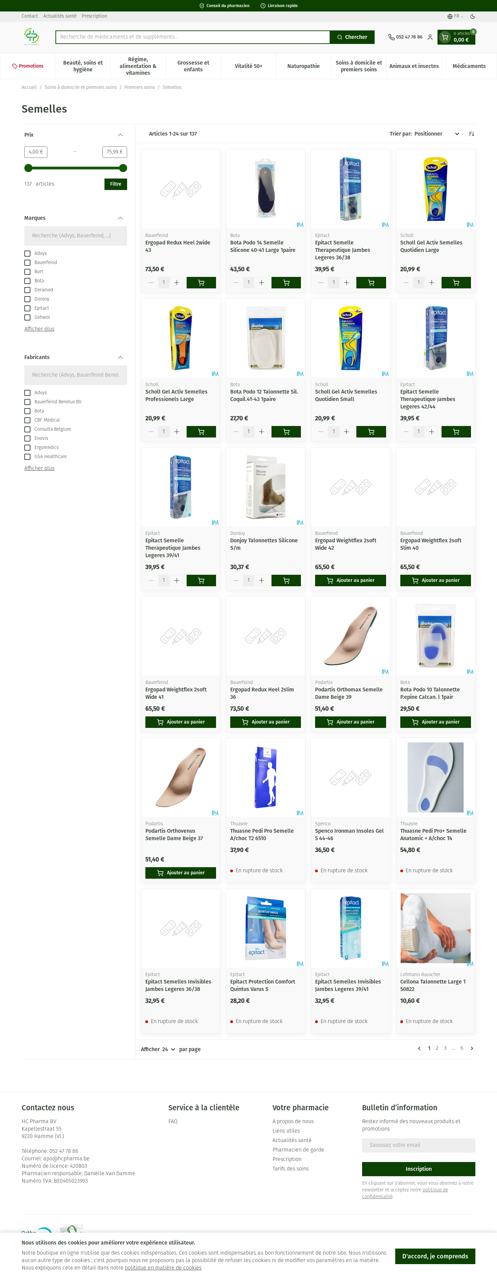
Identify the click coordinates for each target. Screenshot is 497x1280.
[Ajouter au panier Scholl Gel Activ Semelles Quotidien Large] (456, 282)
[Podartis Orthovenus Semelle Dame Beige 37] (180, 777)
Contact (30, 16)
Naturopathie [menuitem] (309, 68)
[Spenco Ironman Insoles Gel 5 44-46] (350, 777)
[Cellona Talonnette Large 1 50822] (435, 928)
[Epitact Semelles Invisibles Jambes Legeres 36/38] (180, 928)
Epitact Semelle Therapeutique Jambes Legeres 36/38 (342, 250)
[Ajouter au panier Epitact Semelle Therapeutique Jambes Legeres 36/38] (371, 282)
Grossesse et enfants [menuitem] (199, 66)
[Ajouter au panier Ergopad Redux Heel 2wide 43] (201, 282)
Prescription (94, 16)
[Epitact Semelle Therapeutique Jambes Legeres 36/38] (350, 189)
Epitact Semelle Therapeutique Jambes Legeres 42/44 (427, 399)
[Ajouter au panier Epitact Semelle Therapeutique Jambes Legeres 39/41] (201, 580)
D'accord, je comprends (435, 1256)
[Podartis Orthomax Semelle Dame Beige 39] (350, 635)
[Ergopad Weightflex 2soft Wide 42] (350, 487)
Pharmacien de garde (298, 1150)
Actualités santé (59, 16)
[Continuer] (470, 1048)
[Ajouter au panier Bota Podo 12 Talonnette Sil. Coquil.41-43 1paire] (286, 431)
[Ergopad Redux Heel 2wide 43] (180, 189)
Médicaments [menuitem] (475, 68)
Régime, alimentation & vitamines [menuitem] (142, 66)
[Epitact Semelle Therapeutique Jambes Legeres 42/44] (435, 338)
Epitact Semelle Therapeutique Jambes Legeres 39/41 (172, 548)
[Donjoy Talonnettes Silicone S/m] (265, 487)
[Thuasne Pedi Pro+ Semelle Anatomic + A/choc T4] (435, 777)
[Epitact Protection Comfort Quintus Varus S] (265, 928)
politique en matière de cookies (163, 1268)
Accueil (29, 87)
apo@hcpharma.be (66, 1159)
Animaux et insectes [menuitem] (415, 68)
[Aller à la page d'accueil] (32, 37)
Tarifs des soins (291, 1169)
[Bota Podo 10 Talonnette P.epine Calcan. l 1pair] (435, 635)
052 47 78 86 (63, 1151)
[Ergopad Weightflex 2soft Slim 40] (435, 487)
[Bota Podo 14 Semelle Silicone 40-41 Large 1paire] (265, 189)
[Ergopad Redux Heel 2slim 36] (265, 635)
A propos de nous (293, 1121)
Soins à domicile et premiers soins (81, 87)
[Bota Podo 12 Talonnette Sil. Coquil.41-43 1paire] (265, 338)
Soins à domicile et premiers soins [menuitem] (361, 66)
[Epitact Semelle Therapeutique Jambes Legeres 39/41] (180, 487)
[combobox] (192, 37)
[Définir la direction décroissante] (471, 134)
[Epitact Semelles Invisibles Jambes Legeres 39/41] (350, 928)
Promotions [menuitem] (31, 66)
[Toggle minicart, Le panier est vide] (445, 37)
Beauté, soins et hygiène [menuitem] (86, 66)
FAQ (173, 1121)
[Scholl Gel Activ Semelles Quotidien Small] (350, 338)
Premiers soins (139, 87)
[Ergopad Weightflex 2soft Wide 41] (180, 635)
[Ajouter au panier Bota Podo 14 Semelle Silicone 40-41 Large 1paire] (286, 282)
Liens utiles (286, 1131)
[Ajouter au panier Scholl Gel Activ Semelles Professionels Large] (201, 431)
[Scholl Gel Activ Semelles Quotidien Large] (435, 189)
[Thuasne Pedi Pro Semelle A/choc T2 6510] (265, 777)
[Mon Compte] (430, 37)
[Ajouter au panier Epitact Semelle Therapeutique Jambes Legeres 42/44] (456, 431)
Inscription (419, 1169)
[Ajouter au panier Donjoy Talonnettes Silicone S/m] (286, 580)
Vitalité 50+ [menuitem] (255, 68)
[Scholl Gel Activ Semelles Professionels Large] (180, 338)
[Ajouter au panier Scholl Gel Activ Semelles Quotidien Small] (371, 431)
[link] (420, 1048)
